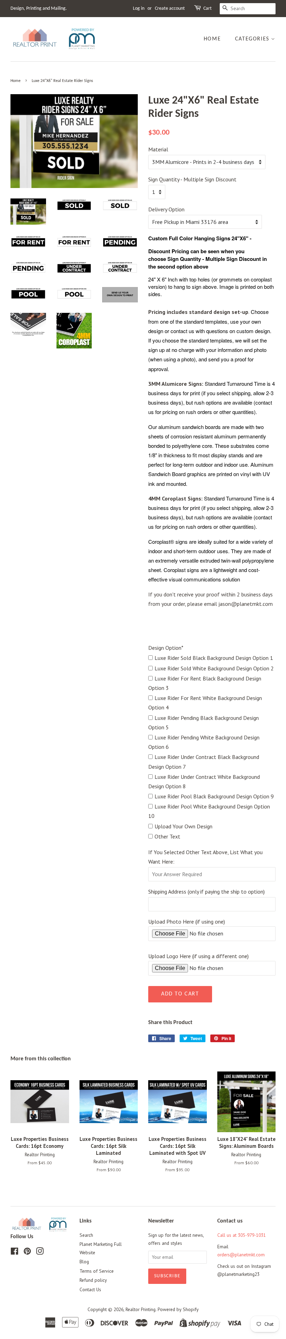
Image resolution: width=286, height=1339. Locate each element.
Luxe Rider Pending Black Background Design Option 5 (203, 722)
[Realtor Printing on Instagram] (40, 1252)
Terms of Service (97, 1271)
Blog (84, 1261)
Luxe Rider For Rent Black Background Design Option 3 (204, 683)
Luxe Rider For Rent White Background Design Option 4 (205, 702)
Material (158, 149)
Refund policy (93, 1280)
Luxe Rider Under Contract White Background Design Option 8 (204, 781)
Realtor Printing (141, 1309)
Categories (253, 39)
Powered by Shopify (178, 1309)
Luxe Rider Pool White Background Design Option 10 (209, 811)
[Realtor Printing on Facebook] (14, 1252)
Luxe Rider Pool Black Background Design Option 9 (214, 796)
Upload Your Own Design (183, 826)
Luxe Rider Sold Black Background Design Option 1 (214, 657)
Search (86, 1235)
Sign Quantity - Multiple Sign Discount (192, 179)
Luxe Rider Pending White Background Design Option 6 (203, 742)
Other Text (167, 836)
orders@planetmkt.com (241, 1254)
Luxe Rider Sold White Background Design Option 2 (214, 668)
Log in (138, 8)
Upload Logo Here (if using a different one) (198, 956)
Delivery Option (166, 209)
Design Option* (165, 647)
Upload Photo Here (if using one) (186, 921)
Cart (207, 8)
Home (212, 39)
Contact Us (90, 1289)
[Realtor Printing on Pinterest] (27, 1252)
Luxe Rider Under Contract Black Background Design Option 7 (203, 761)
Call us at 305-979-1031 (241, 1235)
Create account (170, 8)
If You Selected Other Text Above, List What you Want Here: (205, 857)
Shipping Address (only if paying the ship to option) (206, 891)
